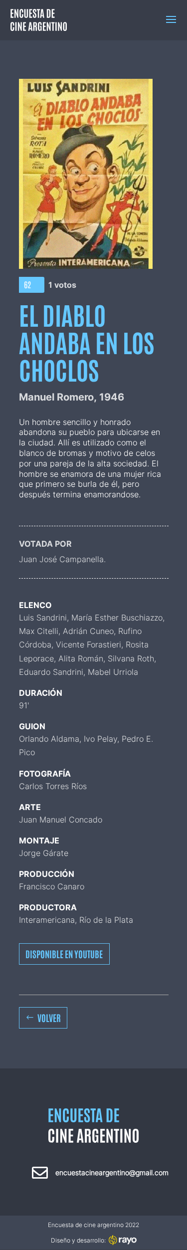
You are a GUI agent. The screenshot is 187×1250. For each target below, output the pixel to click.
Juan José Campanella (61, 559)
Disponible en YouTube (64, 954)
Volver (49, 1018)
